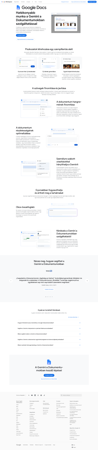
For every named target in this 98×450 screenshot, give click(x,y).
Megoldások (16, 1)
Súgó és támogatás (74, 401)
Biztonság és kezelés (34, 401)
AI (32, 1)
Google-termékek (48, 444)
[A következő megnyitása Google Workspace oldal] (6, 2)
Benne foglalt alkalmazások (19, 402)
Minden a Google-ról (39, 444)
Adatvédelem (25, 444)
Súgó (54, 444)
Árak (36, 1)
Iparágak (28, 1)
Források (40, 1)
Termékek (23, 1)
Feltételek (31, 444)
